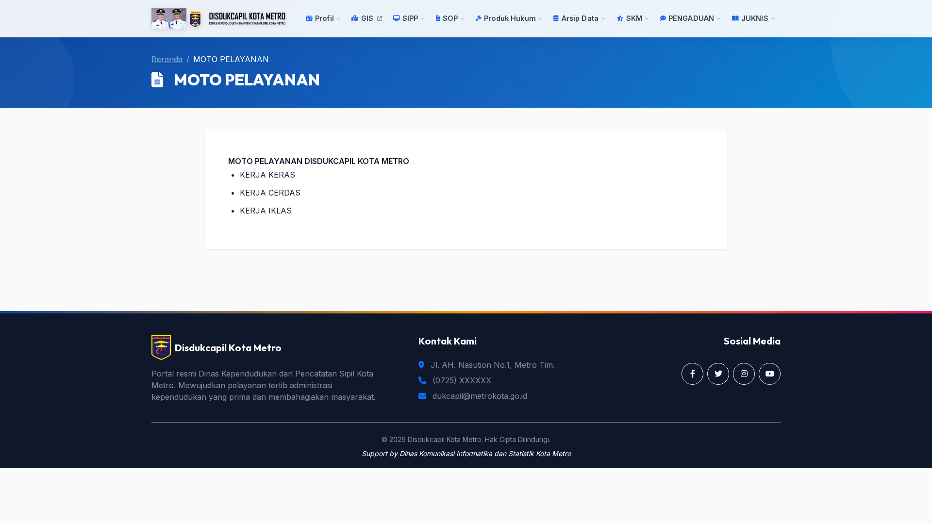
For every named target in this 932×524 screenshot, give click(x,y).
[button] (323, 18)
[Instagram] (744, 374)
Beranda (167, 59)
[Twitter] (718, 374)
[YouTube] (770, 374)
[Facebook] (692, 374)
